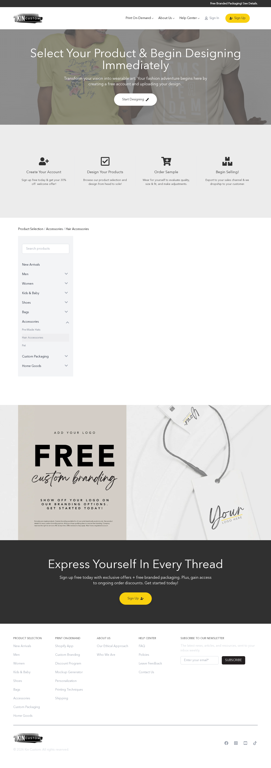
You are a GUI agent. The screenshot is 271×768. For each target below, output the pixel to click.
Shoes (17, 681)
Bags (16, 689)
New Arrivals (22, 646)
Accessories (55, 229)
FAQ (142, 646)
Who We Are (106, 655)
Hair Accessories (77, 229)
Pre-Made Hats (31, 329)
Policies (144, 655)
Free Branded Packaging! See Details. (234, 3)
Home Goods (23, 716)
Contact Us (146, 672)
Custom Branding (67, 655)
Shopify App (64, 646)
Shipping (61, 698)
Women (19, 663)
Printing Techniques (69, 689)
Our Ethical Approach (112, 646)
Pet (24, 345)
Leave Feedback (150, 663)
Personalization (66, 681)
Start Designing (133, 99)
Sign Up (240, 18)
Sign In (214, 18)
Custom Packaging (26, 707)
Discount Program (68, 663)
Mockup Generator (69, 672)
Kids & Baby (22, 672)
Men (16, 655)
